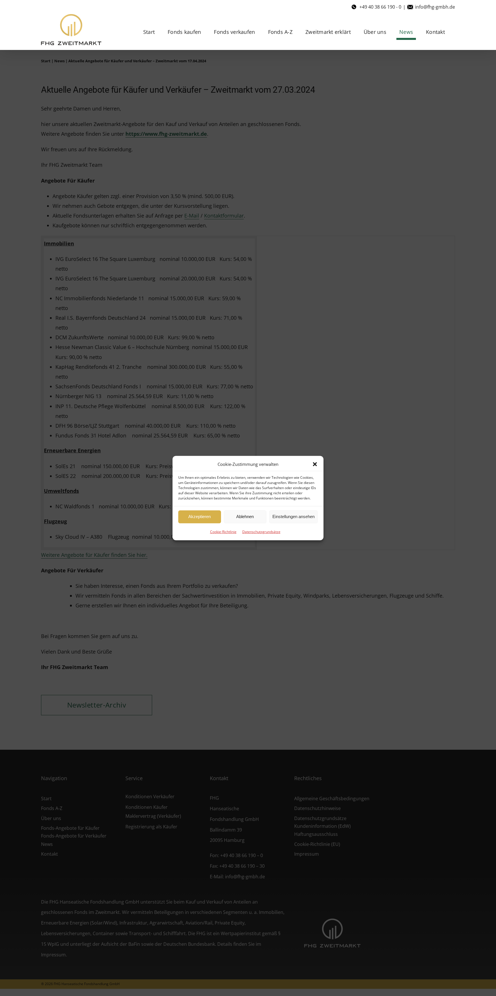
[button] (315, 464)
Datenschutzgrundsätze (261, 531)
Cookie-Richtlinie (223, 531)
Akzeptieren (199, 516)
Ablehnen (245, 516)
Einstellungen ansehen (293, 516)
